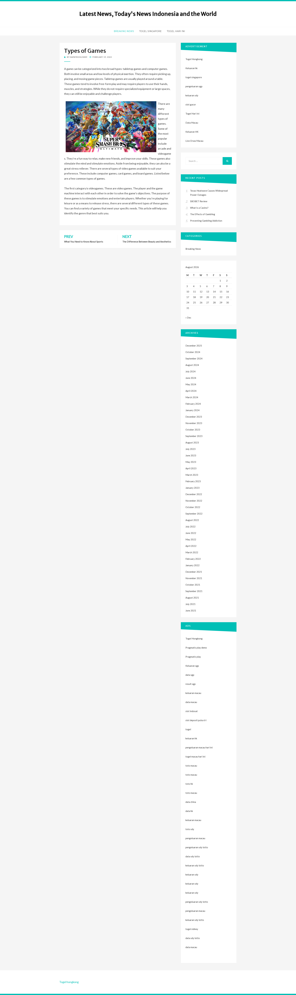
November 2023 (193, 423)
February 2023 (193, 481)
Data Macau (191, 122)
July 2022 (190, 526)
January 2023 (192, 487)
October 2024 (192, 352)
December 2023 (193, 416)
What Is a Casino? (199, 207)
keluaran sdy (191, 95)
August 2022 (192, 520)
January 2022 (192, 565)
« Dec (188, 317)
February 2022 (193, 558)
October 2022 (192, 507)
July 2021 (190, 604)
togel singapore (193, 77)
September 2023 (193, 436)
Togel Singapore (150, 31)
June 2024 (190, 377)
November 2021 (193, 578)
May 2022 (190, 539)
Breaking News (124, 31)
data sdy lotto (192, 938)
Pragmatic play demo (196, 647)
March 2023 (191, 474)
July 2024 (190, 371)
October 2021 (192, 584)
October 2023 (192, 429)
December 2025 (193, 345)
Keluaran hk (191, 68)
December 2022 (193, 494)
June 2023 (190, 455)
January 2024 (192, 410)
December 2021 (193, 571)
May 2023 (190, 461)
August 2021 (192, 597)
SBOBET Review (198, 201)
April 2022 (190, 546)
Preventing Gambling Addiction (206, 220)
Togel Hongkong (194, 59)
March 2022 (191, 552)
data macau (191, 947)
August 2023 (192, 442)
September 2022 (193, 513)
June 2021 (190, 610)
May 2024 (190, 384)
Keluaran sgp (192, 665)
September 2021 (193, 591)
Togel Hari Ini (176, 31)
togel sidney (191, 929)
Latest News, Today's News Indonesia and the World (148, 13)
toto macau (191, 774)
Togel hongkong (69, 982)
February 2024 (193, 403)
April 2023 (190, 468)
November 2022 (193, 500)
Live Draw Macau (194, 140)
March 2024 (191, 397)
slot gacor (190, 104)
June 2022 (190, 533)
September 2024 (193, 358)
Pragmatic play (193, 656)
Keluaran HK (191, 131)
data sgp (189, 674)
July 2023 (190, 449)
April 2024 (190, 390)
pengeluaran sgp (193, 86)
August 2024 (192, 365)
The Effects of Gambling (202, 214)
